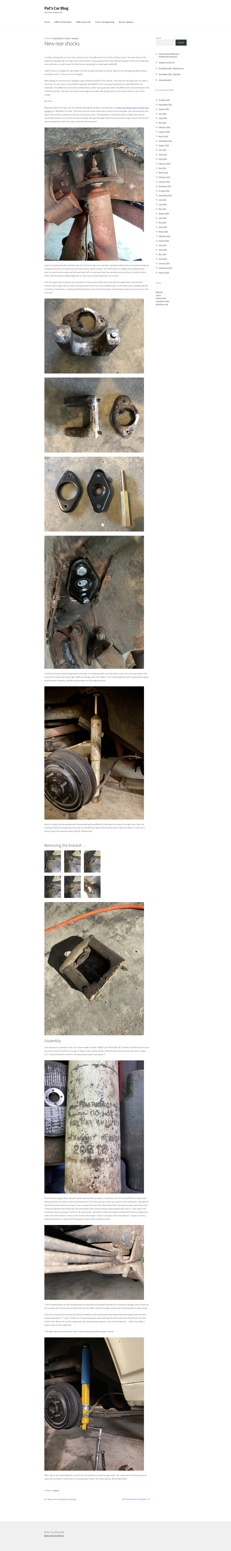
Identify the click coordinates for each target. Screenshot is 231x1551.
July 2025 (162, 113)
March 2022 (163, 172)
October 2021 (164, 191)
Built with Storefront (54, 1535)
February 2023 (164, 163)
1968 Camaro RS (83, 22)
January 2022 (164, 181)
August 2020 (164, 213)
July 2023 (162, 150)
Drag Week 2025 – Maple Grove (171, 68)
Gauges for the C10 (166, 62)
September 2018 (165, 268)
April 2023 (163, 159)
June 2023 (163, 154)
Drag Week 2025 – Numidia (169, 74)
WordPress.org (162, 304)
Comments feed (162, 301)
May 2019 (162, 254)
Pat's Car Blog (56, 8)
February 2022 (164, 177)
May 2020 (162, 222)
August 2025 (164, 109)
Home (47, 22)
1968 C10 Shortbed (62, 22)
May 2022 (162, 168)
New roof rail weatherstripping (61, 1499)
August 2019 (164, 240)
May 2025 (162, 122)
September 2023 (165, 141)
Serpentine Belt (165, 80)
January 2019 (164, 263)
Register (159, 292)
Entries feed (161, 298)
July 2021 (162, 200)
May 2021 (162, 209)
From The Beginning (104, 22)
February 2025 (164, 127)
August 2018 (164, 272)
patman (75, 38)
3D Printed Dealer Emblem (134, 1499)
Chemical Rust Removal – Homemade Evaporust (169, 55)
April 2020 (163, 227)
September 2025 (165, 104)
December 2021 (165, 186)
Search (158, 38)
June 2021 (163, 204)
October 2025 (164, 100)
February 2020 (164, 236)
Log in (158, 295)
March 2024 (163, 136)
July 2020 (162, 218)
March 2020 (163, 231)
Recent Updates (126, 22)
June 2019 (163, 249)
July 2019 (162, 245)
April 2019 (163, 259)
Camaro (56, 1490)
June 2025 (163, 118)
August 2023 (164, 145)
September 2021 (165, 195)
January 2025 (164, 132)
